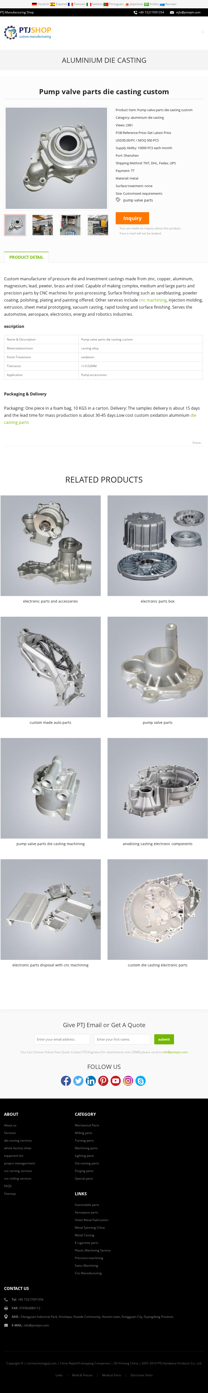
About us (120, 31)
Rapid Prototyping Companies (89, 1363)
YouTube (116, 1081)
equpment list (13, 1155)
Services (160, 31)
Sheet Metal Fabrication (91, 1220)
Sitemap (10, 1193)
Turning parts (84, 1140)
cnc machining (153, 300)
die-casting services (18, 1140)
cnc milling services (17, 1178)
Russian (170, 4)
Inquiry (177, 31)
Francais (79, 4)
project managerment (19, 1163)
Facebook (66, 1081)
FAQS (8, 1186)
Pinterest (103, 1081)
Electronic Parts (142, 1375)
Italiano (97, 4)
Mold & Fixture (82, 1375)
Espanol (61, 4)
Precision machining (89, 1258)
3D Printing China (126, 1363)
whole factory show (17, 1148)
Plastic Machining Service (93, 1250)
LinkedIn (91, 1081)
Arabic (154, 4)
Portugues (116, 4)
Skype (140, 1081)
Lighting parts (84, 1155)
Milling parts (83, 1133)
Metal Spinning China (90, 1227)
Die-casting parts (87, 1163)
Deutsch (43, 4)
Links (59, 1375)
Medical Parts (111, 1375)
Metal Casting (84, 1235)
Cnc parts (140, 31)
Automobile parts (87, 1205)
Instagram (128, 1081)
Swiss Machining (86, 1265)
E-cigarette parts (86, 1243)
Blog (192, 31)
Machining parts (86, 1148)
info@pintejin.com (36, 1325)
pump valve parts (138, 200)
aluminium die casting (104, 60)
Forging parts (84, 1171)
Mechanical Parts (87, 1125)
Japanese (136, 4)
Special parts (84, 1178)
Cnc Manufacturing (88, 1273)
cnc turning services (18, 1171)
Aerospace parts (86, 1212)
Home (103, 31)
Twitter (78, 1081)
